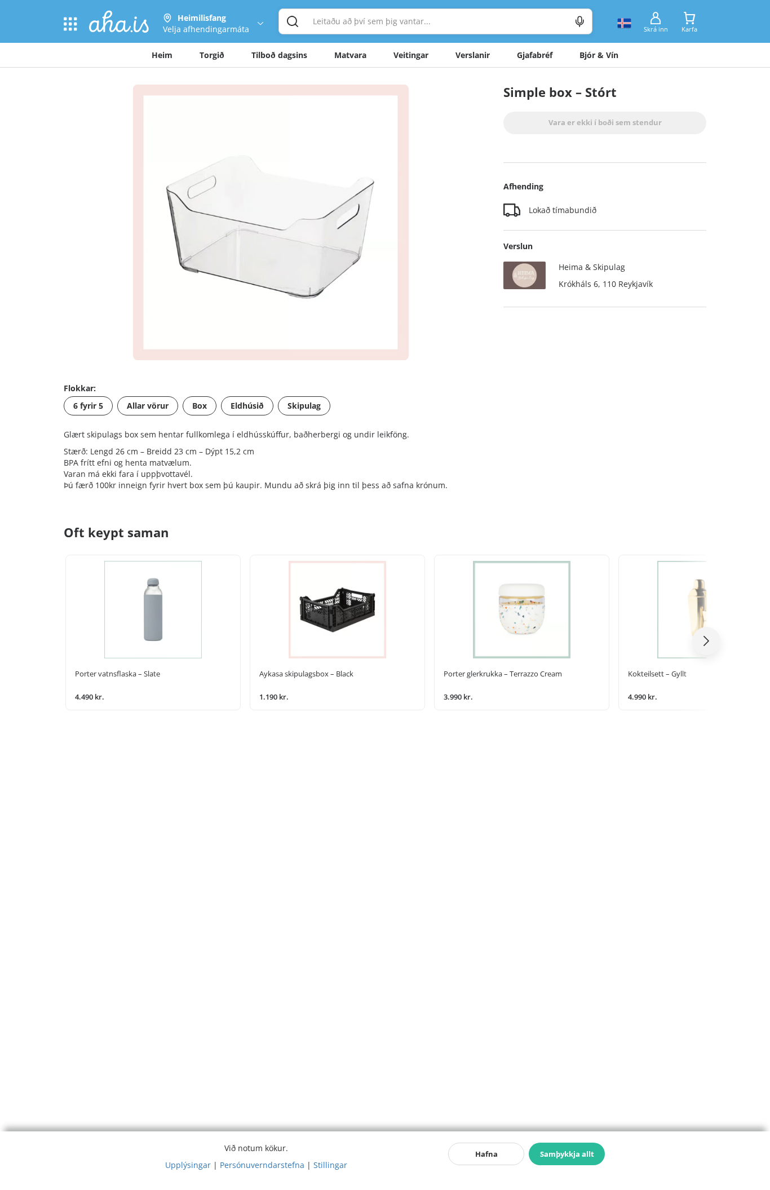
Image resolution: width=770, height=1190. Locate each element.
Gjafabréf (534, 55)
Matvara (350, 55)
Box (199, 405)
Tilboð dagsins (279, 55)
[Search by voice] (580, 21)
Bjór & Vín (598, 55)
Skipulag (304, 405)
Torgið (212, 55)
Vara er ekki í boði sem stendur (605, 122)
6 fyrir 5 (88, 405)
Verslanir (472, 55)
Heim (162, 55)
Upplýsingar (188, 1165)
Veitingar (410, 55)
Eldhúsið (247, 405)
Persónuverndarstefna (262, 1165)
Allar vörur (148, 405)
